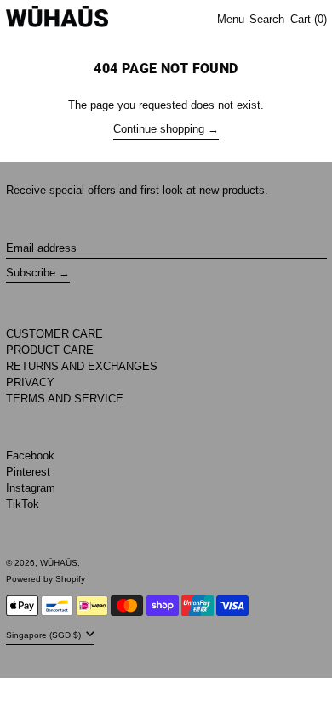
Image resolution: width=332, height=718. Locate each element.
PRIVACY (30, 382)
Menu (230, 19)
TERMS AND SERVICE (64, 398)
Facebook (30, 455)
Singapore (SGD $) (44, 635)
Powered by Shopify (45, 579)
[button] (266, 20)
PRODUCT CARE (50, 350)
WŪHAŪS (58, 562)
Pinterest (28, 471)
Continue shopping (158, 129)
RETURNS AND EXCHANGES (81, 366)
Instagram (30, 488)
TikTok (22, 504)
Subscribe (30, 272)
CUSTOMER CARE (54, 334)
